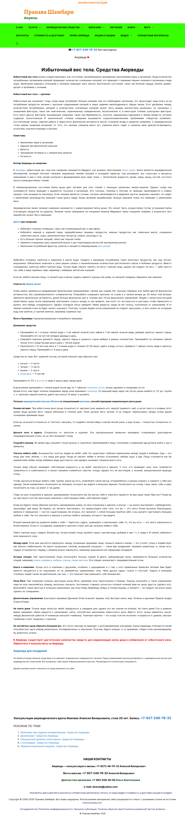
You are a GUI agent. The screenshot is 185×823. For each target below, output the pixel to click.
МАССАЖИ (95, 27)
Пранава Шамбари (49, 12)
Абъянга (54, 401)
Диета (16, 221)
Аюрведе (20, 170)
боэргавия (25, 373)
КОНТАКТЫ (22, 35)
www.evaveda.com (92, 802)
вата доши (103, 246)
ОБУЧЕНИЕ (116, 27)
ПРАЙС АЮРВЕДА (79, 35)
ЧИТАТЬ (104, 793)
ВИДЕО (125, 35)
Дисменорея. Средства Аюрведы (39, 735)
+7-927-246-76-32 (84, 49)
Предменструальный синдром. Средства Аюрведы (49, 746)
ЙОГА (147, 27)
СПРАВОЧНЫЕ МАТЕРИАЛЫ (153, 35)
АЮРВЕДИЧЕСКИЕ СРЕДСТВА (63, 27)
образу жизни (33, 284)
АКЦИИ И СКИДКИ (105, 35)
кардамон (46, 560)
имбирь (57, 560)
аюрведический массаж (36, 401)
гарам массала (80, 560)
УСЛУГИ (32, 27)
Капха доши (128, 170)
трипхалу (92, 391)
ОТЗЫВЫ (113, 793)
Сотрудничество (29, 809)
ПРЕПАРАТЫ (36, 793)
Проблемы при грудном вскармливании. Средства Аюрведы (54, 732)
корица (66, 560)
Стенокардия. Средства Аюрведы (39, 742)
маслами (85, 401)
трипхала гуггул (95, 387)
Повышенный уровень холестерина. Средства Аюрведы (52, 739)
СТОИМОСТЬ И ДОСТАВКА (49, 35)
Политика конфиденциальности (55, 809)
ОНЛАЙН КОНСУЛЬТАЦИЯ (92, 2)
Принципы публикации (85, 809)
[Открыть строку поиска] (17, 44)
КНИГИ (131, 27)
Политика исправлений (135, 809)
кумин (37, 560)
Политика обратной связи (110, 809)
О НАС (19, 27)
